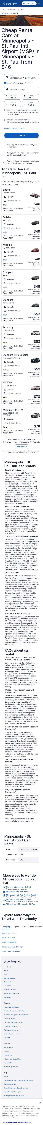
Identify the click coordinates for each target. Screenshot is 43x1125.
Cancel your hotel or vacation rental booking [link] (18, 1080)
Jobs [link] (5, 974)
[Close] (40, 1102)
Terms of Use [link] (8, 1055)
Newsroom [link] (7, 986)
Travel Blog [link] (7, 1038)
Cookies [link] (6, 1051)
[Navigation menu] (39, 3)
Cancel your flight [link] (10, 1084)
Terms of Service (24, 1122)
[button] (21, 128)
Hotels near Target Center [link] (12, 947)
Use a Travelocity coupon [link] (12, 1092)
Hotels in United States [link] (11, 1007)
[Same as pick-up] (21, 89)
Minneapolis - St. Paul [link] (15, 9)
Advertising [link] (7, 997)
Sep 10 (13, 97)
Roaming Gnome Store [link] (11, 993)
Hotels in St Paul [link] (8, 938)
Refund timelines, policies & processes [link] (16, 1088)
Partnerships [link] (8, 982)
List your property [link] (10, 978)
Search (21, 135)
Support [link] (6, 1076)
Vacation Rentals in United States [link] (15, 1011)
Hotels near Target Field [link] (11, 951)
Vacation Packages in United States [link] (16, 1015)
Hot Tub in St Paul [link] (9, 933)
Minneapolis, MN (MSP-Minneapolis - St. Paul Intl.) (24, 78)
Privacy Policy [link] (8, 1047)
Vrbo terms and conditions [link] (12, 1059)
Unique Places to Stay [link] (11, 1034)
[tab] (6, 926)
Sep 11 (30, 97)
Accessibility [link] (8, 1063)
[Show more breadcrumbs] (3, 9)
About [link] (6, 970)
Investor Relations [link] (10, 989)
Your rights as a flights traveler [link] (14, 1096)
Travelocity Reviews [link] (10, 1026)
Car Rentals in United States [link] (13, 1022)
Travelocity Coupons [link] (11, 1030)
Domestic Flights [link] (9, 1018)
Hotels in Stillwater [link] (9, 942)
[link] (21, 888)
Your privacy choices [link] (11, 1067)
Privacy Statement (10, 1122)
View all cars (21, 446)
